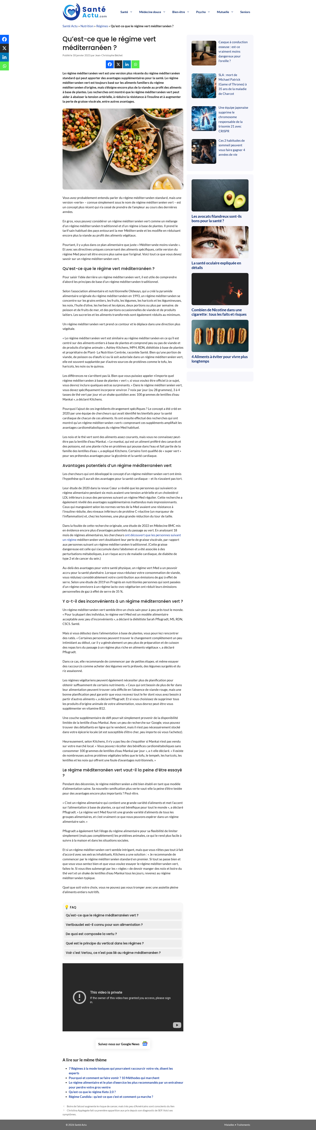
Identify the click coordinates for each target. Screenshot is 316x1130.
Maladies (229, 1124)
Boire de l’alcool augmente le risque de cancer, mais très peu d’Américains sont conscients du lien (120, 1106)
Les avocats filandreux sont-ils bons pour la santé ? (217, 218)
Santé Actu (70, 26)
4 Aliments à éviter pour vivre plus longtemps (220, 358)
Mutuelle (223, 12)
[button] (110, 64)
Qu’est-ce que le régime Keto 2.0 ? (92, 1092)
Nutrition (86, 26)
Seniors (245, 12)
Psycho (201, 12)
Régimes (102, 26)
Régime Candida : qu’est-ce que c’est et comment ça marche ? (111, 1096)
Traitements (243, 1124)
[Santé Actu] (87, 11)
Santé (124, 12)
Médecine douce (150, 12)
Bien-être (178, 12)
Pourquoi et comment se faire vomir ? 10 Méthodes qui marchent (114, 1078)
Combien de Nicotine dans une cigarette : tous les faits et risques (219, 312)
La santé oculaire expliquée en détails (216, 265)
